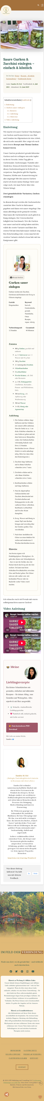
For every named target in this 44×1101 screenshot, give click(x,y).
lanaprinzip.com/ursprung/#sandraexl (22, 858)
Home (17, 76)
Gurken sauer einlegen (14, 108)
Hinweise (12, 117)
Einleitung (9, 105)
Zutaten (11, 111)
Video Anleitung (11, 120)
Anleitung (12, 114)
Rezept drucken (17, 277)
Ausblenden (26, 100)
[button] (42, 5)
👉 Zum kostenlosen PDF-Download (19, 727)
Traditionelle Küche (24, 79)
